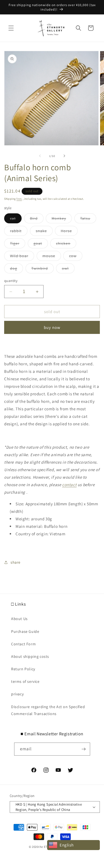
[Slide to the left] (40, 156)
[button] (11, 28)
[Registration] (84, 749)
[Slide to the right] (64, 156)
